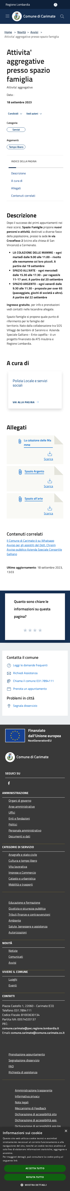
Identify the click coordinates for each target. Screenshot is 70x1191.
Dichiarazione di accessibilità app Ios (38, 1126)
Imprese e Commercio (22, 872)
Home (8, 32)
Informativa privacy (27, 1096)
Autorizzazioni (18, 932)
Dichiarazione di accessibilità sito (36, 1114)
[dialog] (35, 1159)
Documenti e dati (19, 836)
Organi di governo (20, 800)
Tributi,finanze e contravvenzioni (29, 914)
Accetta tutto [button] (35, 1168)
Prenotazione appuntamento (27, 1054)
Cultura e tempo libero (23, 860)
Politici (13, 824)
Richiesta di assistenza (23, 1072)
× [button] (65, 1131)
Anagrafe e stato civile (23, 854)
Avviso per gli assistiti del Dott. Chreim (31, 545)
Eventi (13, 985)
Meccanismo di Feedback (30, 1108)
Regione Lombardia (18, 4)
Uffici (12, 812)
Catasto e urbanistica (22, 878)
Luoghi (13, 979)
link (15, 1160)
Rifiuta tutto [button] (35, 1177)
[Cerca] (62, 16)
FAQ (11, 1066)
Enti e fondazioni (19, 818)
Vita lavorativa (18, 866)
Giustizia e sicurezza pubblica (27, 908)
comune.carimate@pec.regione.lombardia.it (30, 1028)
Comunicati (16, 956)
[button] (35, 1185)
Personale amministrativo (25, 830)
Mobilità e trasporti (21, 884)
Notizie (13, 950)
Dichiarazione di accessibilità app (36, 1120)
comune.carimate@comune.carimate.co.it (38, 1032)
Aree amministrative (22, 806)
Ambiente (15, 920)
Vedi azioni (32, 114)
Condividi (13, 114)
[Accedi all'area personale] (55, 4)
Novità (21, 32)
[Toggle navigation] (7, 16)
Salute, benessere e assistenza (28, 926)
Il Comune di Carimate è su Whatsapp (30, 540)
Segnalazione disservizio (24, 1060)
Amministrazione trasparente (33, 1090)
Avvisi (34, 32)
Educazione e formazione (24, 902)
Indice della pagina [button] (23, 161)
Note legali (22, 1102)
